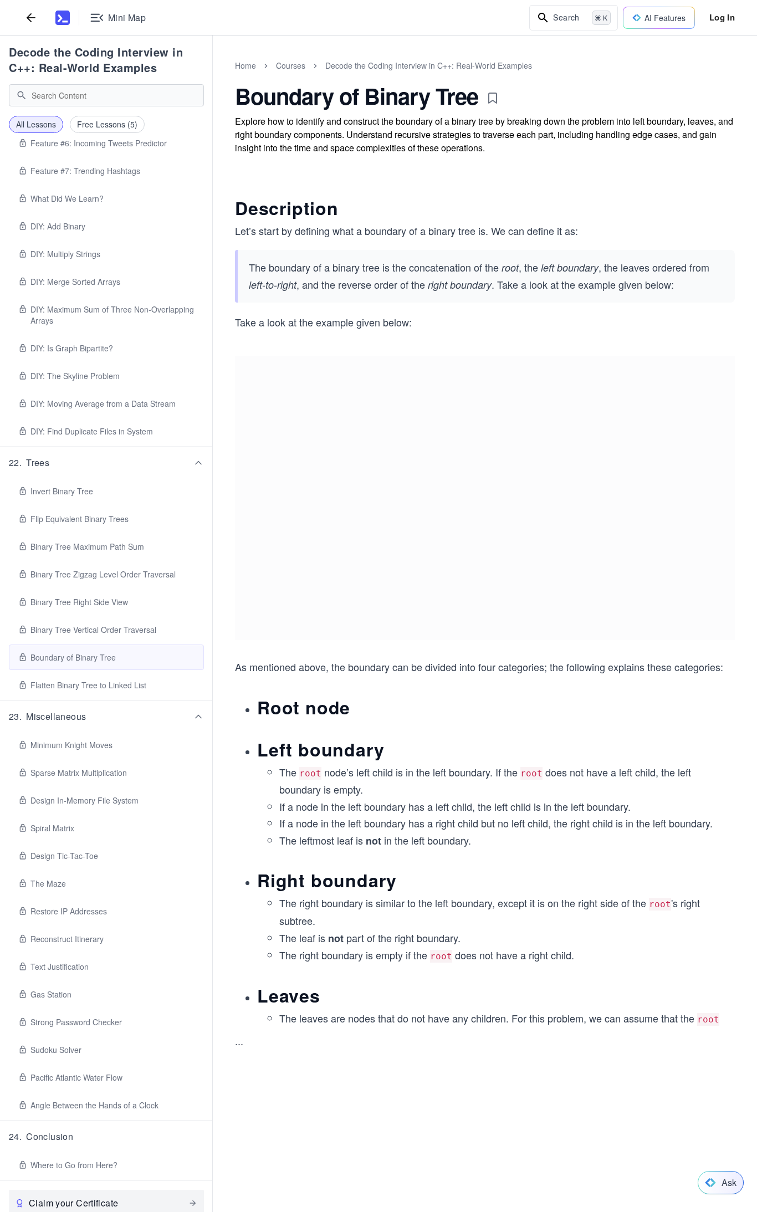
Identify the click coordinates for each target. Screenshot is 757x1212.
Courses (290, 65)
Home (245, 65)
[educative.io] (62, 18)
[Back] (31, 17)
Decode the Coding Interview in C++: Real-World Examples (96, 59)
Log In (722, 17)
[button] (106, 462)
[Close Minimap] (212, 77)
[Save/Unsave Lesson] (493, 98)
